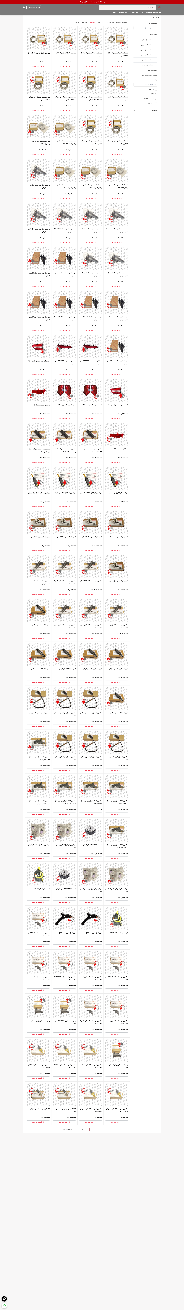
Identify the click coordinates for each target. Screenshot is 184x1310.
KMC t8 (151, 89)
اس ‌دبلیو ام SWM (148, 99)
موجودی (154, 110)
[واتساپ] (4, 1305)
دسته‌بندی (153, 34)
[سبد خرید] (24, 7)
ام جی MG (151, 103)
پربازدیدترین (110, 22)
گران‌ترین (76, 22)
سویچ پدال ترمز (152, 70)
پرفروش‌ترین (100, 22)
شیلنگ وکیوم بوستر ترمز (149, 75)
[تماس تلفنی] (4, 1299)
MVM (152, 94)
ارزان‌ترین (84, 22)
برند (155, 80)
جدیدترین (92, 22)
